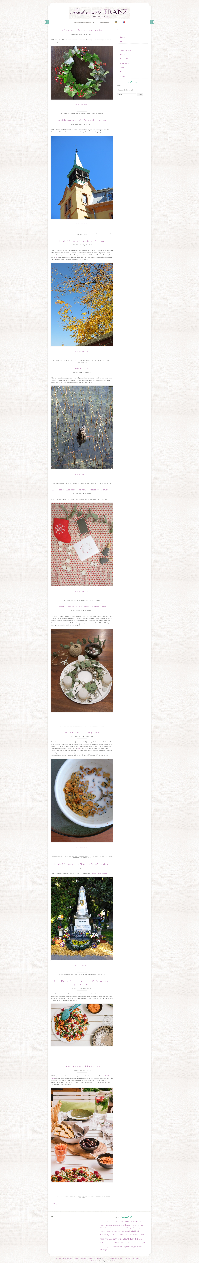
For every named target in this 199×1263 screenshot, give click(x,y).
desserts (128, 1224)
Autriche (93, 233)
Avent (98, 726)
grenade (121, 1228)
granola (79, 748)
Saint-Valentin (133, 1235)
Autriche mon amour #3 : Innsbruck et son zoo (82, 120)
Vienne (84, 362)
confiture (108, 1225)
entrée (114, 1228)
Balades (71, 360)
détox (110, 1228)
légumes (140, 1228)
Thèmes (122, 76)
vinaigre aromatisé (109, 1247)
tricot (138, 1243)
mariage (102, 1231)
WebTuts (114, 1261)
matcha (90, 856)
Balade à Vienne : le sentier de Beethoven (81, 241)
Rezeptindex (104, 22)
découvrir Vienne (105, 360)
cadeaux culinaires (133, 1221)
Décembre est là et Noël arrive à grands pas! (82, 607)
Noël (93, 600)
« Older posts (55, 1204)
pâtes (127, 1235)
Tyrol (85, 234)
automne (90, 114)
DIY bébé (134, 1225)
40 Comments (86, 1070)
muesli (95, 856)
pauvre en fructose (104, 856)
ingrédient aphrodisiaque (131, 1228)
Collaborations (75, 1196)
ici (56, 257)
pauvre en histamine (113, 1235)
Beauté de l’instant (125, 59)
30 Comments (88, 988)
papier (98, 600)
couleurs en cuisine (117, 1225)
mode (106, 1231)
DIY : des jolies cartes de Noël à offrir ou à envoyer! (82, 490)
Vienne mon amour (81, 360)
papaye (127, 1231)
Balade (97, 360)
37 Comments (88, 736)
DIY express (99, 114)
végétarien (136, 1246)
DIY (78, 114)
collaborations (100, 1196)
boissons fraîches (120, 1222)
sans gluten (87, 858)
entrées (117, 1228)
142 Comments (88, 610)
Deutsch (119, 30)
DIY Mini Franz (104, 1228)
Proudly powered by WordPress (90, 1261)
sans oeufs (118, 1242)
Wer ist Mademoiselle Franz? (84, 22)
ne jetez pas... (116, 1231)
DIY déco (141, 1225)
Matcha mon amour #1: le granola (82, 732)
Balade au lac (82, 368)
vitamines (119, 1246)
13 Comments (88, 34)
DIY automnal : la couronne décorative (82, 30)
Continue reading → (81, 105)
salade (141, 1234)
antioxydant (102, 1222)
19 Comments (88, 493)
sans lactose (131, 1238)
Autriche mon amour (76, 233)
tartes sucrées (132, 1243)
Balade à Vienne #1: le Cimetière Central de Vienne (81, 864)
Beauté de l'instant (82, 726)
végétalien (126, 1246)
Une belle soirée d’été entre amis (82, 1066)
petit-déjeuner (77, 858)
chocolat (102, 1225)
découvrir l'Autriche (103, 233)
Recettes (71, 856)
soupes (126, 1243)
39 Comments (86, 372)
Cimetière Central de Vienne (99, 874)
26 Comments (88, 868)
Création (122, 67)
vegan (142, 1242)
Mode (122, 72)
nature (79, 362)
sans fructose (106, 1238)
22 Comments (88, 124)
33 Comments (88, 245)
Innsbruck (79, 234)
